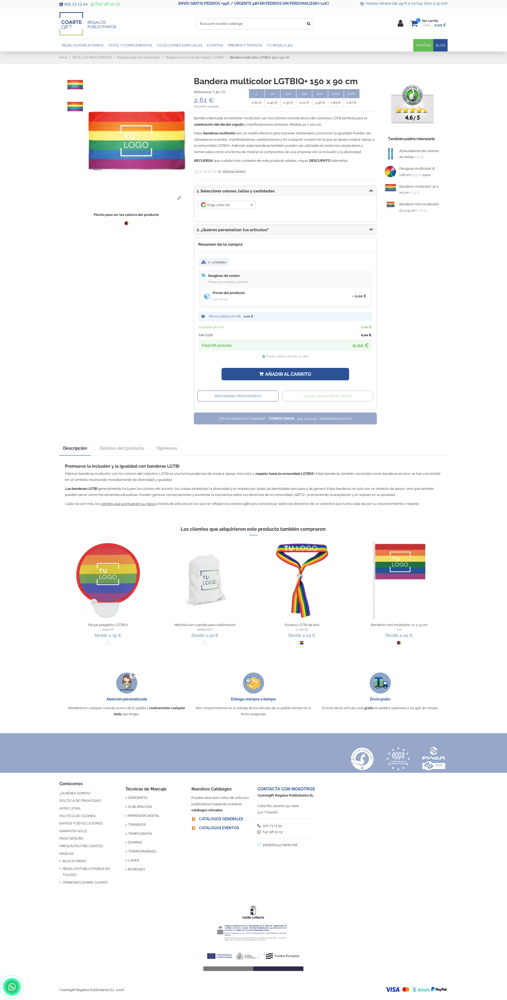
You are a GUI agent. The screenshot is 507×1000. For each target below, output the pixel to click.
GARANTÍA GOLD (73, 831)
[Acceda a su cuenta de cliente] (400, 23)
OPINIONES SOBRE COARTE (85, 882)
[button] (285, 230)
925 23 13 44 (76, 3)
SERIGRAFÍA (137, 798)
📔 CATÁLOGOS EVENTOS (215, 828)
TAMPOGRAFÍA (140, 834)
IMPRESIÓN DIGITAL (144, 816)
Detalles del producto (122, 448)
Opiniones (167, 448)
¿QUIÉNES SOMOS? (75, 793)
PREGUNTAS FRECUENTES (81, 846)
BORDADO (136, 869)
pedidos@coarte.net (280, 845)
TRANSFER (137, 825)
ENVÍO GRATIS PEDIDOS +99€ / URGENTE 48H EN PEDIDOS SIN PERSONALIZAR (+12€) (253, 3)
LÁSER (133, 860)
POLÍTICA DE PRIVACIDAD (80, 801)
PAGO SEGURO (71, 838)
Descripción (75, 448)
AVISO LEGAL (70, 808)
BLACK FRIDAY (74, 861)
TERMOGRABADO (142, 851)
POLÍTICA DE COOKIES (77, 816)
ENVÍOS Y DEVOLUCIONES (81, 823)
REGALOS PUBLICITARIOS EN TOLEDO (86, 872)
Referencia (202, 92)
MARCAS (66, 854)
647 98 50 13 (107, 3)
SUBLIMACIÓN (140, 807)
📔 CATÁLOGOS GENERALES (217, 819)
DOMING (135, 842)
